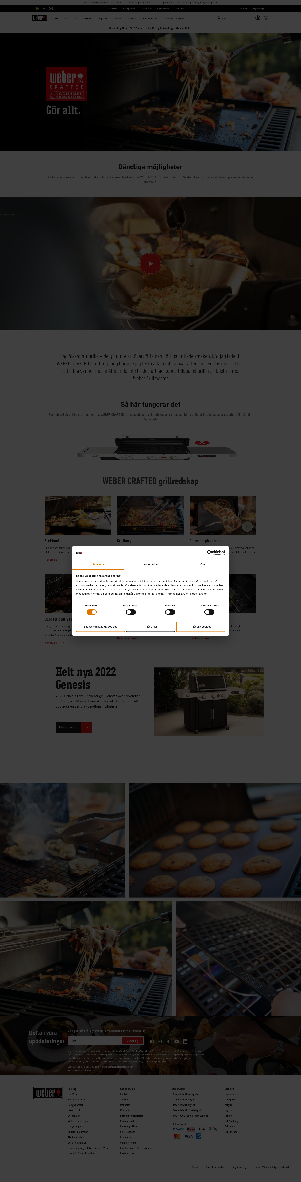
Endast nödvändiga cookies (100, 626)
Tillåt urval (150, 626)
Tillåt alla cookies (200, 626)
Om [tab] (202, 564)
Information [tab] (150, 564)
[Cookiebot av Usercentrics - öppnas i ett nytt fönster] (210, 553)
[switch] (131, 612)
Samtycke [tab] (98, 564)
